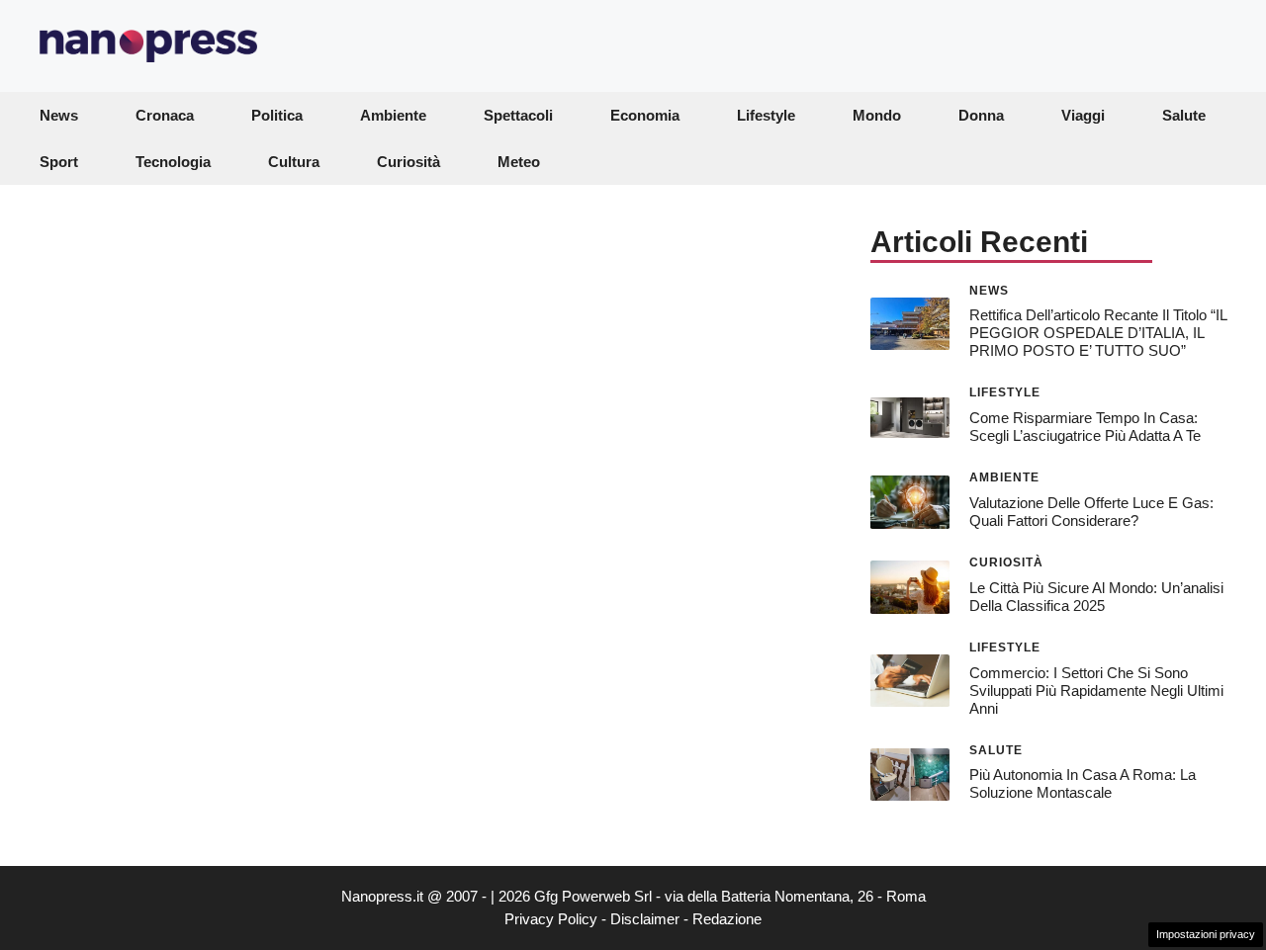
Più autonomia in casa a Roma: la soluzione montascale (1082, 783)
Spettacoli (518, 115)
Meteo (518, 161)
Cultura (293, 161)
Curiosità (408, 161)
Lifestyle (766, 115)
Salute (1184, 115)
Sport (59, 161)
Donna (981, 115)
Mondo (877, 115)
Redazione (727, 918)
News (59, 115)
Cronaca (165, 115)
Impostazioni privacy (1205, 934)
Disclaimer (644, 918)
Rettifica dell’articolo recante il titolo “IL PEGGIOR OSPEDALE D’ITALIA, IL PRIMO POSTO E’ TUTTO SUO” (1097, 332)
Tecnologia (173, 161)
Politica (277, 115)
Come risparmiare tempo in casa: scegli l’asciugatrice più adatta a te (1085, 426)
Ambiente (393, 115)
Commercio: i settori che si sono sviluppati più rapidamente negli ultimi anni (1096, 690)
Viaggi (1083, 115)
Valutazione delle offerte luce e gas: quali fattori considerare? (1091, 511)
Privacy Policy (550, 918)
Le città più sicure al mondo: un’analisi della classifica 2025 (1096, 596)
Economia (644, 115)
